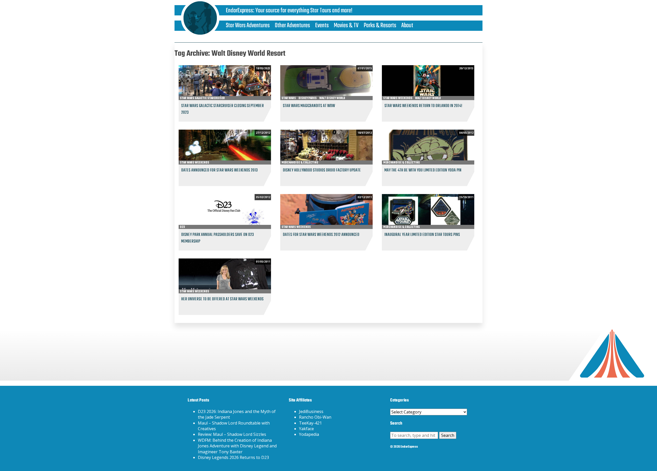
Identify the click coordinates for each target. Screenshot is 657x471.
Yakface (306, 428)
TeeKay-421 (310, 423)
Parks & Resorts (380, 26)
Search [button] (447, 435)
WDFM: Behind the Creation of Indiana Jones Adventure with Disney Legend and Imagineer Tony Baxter (237, 446)
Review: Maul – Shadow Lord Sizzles (232, 434)
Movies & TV (346, 26)
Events (322, 26)
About (407, 26)
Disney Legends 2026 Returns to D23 (233, 457)
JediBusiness (311, 411)
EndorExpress (239, 11)
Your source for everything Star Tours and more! (303, 11)
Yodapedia (309, 434)
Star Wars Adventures (248, 26)
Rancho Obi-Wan (315, 417)
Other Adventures (292, 26)
